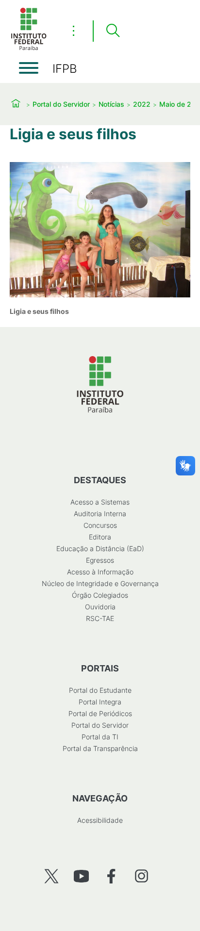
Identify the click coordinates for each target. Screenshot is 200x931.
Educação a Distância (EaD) (100, 548)
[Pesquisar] (113, 31)
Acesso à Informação (100, 572)
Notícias (111, 104)
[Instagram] (141, 876)
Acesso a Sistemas (100, 502)
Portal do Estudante (100, 690)
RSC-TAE (100, 618)
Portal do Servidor (61, 104)
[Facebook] (111, 876)
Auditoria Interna (100, 513)
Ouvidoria (100, 607)
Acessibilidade (100, 820)
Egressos (100, 560)
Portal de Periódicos (100, 713)
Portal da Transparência (100, 748)
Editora (100, 537)
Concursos (100, 525)
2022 (141, 104)
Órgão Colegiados (100, 595)
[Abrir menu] (28, 68)
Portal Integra (100, 702)
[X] (51, 876)
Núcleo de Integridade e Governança (100, 583)
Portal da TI (100, 737)
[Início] (29, 48)
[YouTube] (81, 876)
